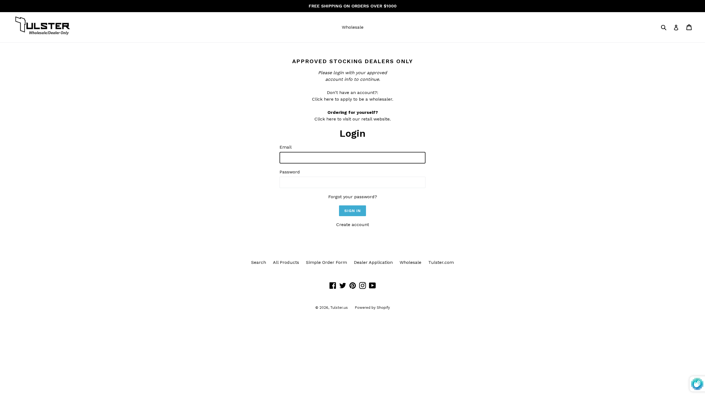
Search (258, 262)
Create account (352, 224)
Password (290, 172)
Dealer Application (373, 262)
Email (286, 147)
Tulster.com (441, 262)
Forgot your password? (352, 196)
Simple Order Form (326, 262)
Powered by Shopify (372, 307)
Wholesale (353, 27)
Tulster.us (339, 307)
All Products (286, 262)
